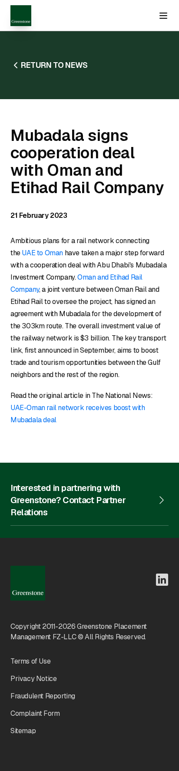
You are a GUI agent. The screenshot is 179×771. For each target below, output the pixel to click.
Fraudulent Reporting (42, 696)
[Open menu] (163, 15)
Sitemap (23, 730)
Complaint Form (35, 713)
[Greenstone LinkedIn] (162, 579)
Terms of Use (30, 661)
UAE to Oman (42, 252)
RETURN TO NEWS (54, 65)
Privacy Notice (33, 678)
